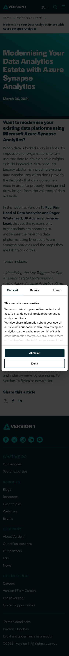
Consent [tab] (12, 290)
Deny (34, 363)
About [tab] (56, 290)
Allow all (34, 353)
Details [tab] (34, 290)
